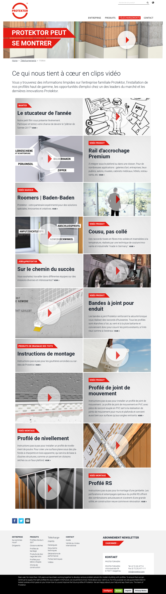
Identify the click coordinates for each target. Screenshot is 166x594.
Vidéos (50, 562)
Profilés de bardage (34, 550)
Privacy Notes (141, 591)
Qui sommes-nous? (17, 541)
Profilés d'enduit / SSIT (37, 541)
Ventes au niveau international (73, 544)
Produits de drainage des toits (36, 555)
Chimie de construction (35, 566)
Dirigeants (16, 545)
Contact (148, 17)
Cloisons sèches (36, 545)
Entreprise (94, 17)
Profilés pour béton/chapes (35, 561)
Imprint (128, 591)
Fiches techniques (55, 559)
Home (15, 60)
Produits (110, 17)
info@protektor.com (136, 572)
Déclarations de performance (54, 555)
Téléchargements (129, 17)
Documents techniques (52, 549)
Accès (68, 540)
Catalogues (52, 545)
